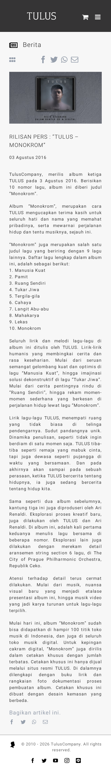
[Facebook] (11, 721)
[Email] (45, 721)
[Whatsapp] (34, 721)
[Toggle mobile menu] (98, 17)
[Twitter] (23, 721)
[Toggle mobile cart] (85, 17)
